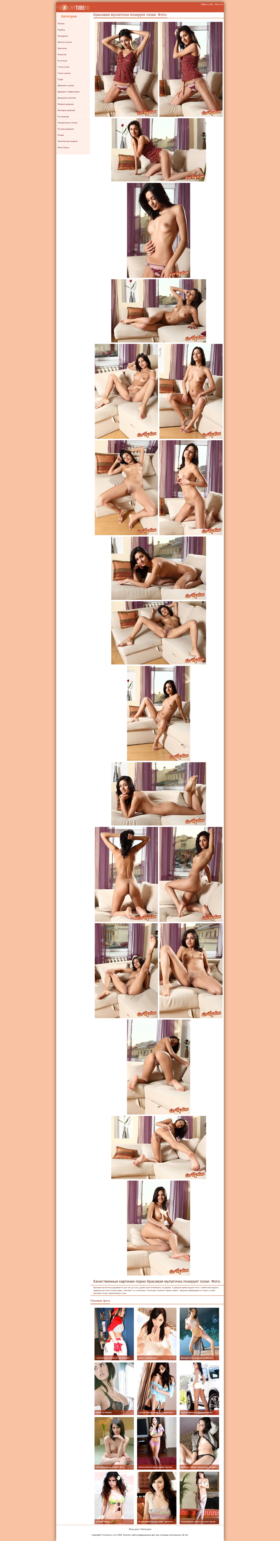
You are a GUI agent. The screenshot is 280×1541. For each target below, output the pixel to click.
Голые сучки (63, 67)
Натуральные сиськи (67, 122)
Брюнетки (62, 48)
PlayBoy (61, 30)
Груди (60, 79)
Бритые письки (65, 42)
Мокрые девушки (66, 104)
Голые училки (64, 73)
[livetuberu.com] (73, 7)
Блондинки (63, 36)
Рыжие (61, 135)
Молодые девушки (66, 110)
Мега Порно (63, 147)
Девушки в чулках (66, 85)
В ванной (62, 54)
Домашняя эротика (67, 98)
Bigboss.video (207, 4)
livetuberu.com (110, 1535)
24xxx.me (219, 4)
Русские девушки (66, 129)
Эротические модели (68, 141)
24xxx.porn (134, 1529)
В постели (62, 61)
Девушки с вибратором (68, 92)
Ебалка (61, 23)
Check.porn (146, 1529)
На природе (63, 116)
